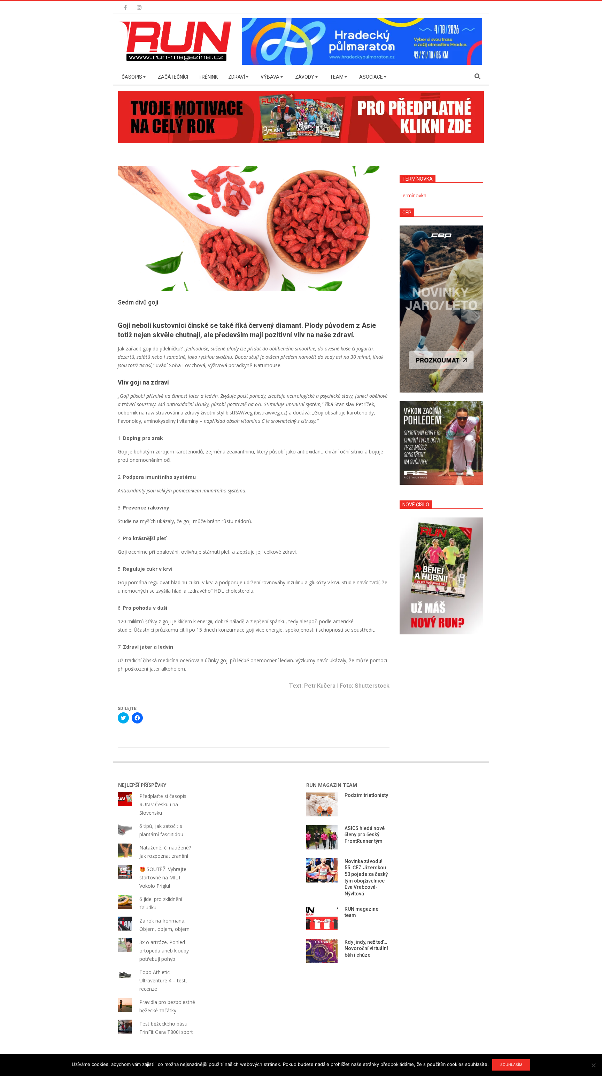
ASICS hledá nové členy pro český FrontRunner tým (365, 834)
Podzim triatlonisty (366, 795)
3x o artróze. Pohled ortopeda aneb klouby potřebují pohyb (164, 950)
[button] (177, 41)
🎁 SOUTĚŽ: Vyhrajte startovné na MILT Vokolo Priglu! (162, 877)
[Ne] (593, 1065)
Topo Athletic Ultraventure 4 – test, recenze (163, 980)
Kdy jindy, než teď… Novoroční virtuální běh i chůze (366, 948)
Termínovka (413, 195)
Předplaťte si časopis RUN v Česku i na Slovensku (162, 804)
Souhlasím (511, 1064)
